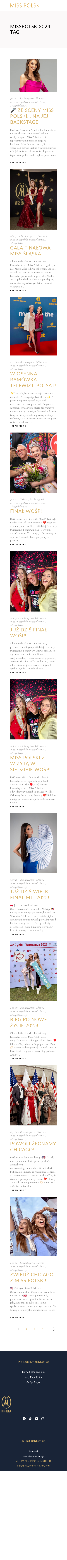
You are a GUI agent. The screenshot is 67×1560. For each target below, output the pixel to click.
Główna (39, 98)
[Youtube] (37, 1419)
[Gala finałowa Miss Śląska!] (33, 199)
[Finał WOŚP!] (33, 463)
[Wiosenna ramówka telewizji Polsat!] (33, 326)
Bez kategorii (26, 98)
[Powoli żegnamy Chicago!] (33, 1095)
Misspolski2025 (18, 243)
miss (12, 102)
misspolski (22, 102)
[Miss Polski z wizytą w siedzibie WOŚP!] (33, 709)
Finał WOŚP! (26, 511)
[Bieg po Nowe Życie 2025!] (33, 971)
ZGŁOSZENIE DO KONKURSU (33, 1461)
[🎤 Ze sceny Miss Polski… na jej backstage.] (33, 75)
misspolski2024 (37, 102)
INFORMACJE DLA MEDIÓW (33, 1466)
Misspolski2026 (18, 105)
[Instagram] (43, 1419)
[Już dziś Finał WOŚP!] (33, 581)
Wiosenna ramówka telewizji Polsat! (33, 380)
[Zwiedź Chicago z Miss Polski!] (33, 1226)
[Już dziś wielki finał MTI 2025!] (33, 843)
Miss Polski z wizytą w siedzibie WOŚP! (30, 764)
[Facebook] (24, 1419)
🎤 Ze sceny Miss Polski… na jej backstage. (32, 116)
